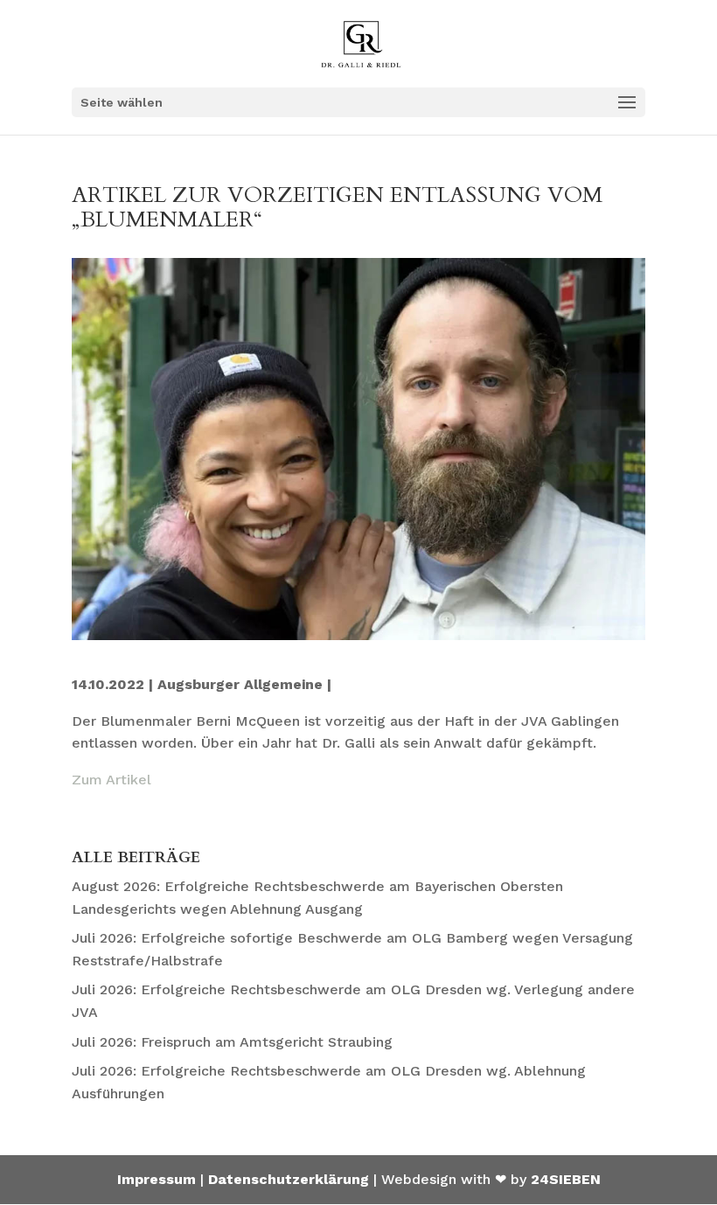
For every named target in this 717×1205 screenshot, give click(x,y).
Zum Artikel (111, 779)
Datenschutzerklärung (288, 1179)
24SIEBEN (566, 1179)
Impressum (156, 1179)
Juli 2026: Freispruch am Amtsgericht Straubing (232, 1042)
